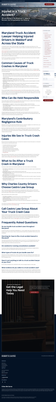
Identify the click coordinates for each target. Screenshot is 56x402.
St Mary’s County (30, 390)
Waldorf (44, 390)
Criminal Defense (4, 365)
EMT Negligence (47, 49)
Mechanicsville (4, 390)
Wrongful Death (46, 66)
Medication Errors (48, 51)
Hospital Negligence (48, 50)
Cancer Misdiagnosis (48, 44)
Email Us (3, 378)
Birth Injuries (47, 43)
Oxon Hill (13, 390)
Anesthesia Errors (48, 42)
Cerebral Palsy (47, 45)
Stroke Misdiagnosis (48, 53)
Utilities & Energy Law (47, 62)
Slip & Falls (45, 58)
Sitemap (12, 395)
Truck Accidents (46, 60)
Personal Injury (4, 364)
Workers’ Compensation (47, 64)
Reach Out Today (34, 292)
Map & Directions (4, 373)
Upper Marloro (40, 390)
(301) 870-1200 (5, 377)
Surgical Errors (47, 54)
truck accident (4, 52)
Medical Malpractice (46, 40)
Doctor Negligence (48, 48)
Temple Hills (36, 390)
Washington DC (47, 390)
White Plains (51, 390)
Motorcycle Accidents (47, 56)
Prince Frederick (16, 390)
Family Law (3, 363)
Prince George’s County (22, 390)
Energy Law (4, 366)
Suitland (34, 390)
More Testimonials (48, 100)
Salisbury (26, 390)
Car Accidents (45, 33)
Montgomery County (8, 390)
